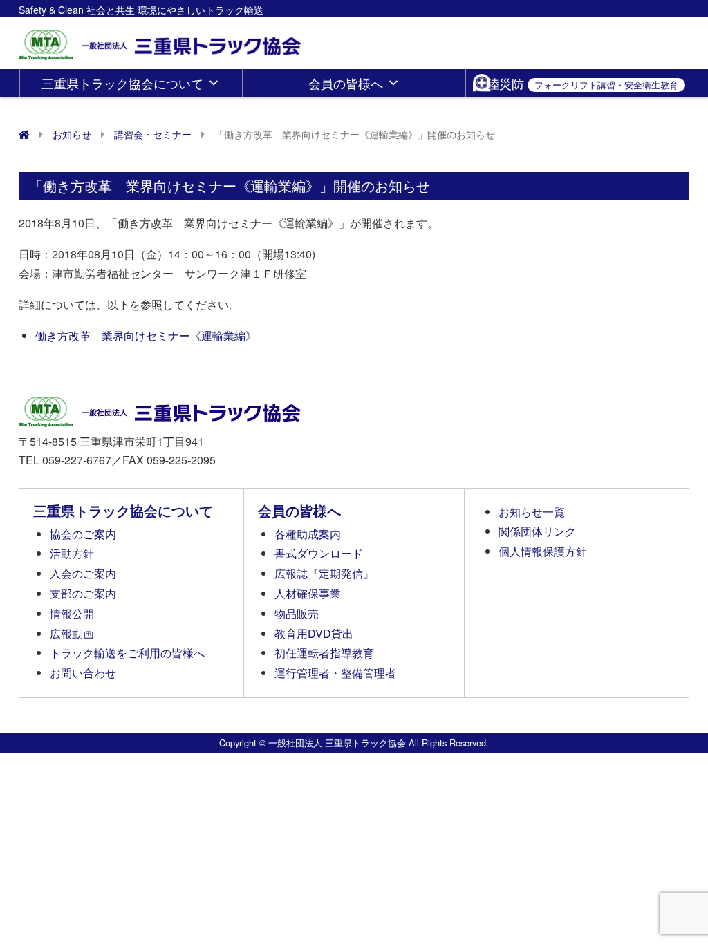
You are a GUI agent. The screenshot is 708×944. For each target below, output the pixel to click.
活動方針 (72, 553)
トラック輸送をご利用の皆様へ (127, 653)
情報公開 (72, 613)
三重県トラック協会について (122, 83)
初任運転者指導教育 (324, 653)
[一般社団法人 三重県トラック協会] (161, 40)
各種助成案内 (307, 534)
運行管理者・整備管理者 (335, 673)
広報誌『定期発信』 (324, 573)
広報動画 (72, 633)
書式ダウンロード (318, 553)
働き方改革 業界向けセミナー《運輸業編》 (146, 335)
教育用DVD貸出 (313, 633)
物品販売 (296, 613)
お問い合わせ (83, 673)
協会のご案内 (83, 534)
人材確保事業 (307, 593)
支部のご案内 (83, 593)
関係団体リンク (537, 531)
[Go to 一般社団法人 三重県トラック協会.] (24, 134)
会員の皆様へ (345, 83)
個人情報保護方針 (543, 551)
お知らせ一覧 (532, 512)
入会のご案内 (83, 573)
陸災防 (582, 83)
